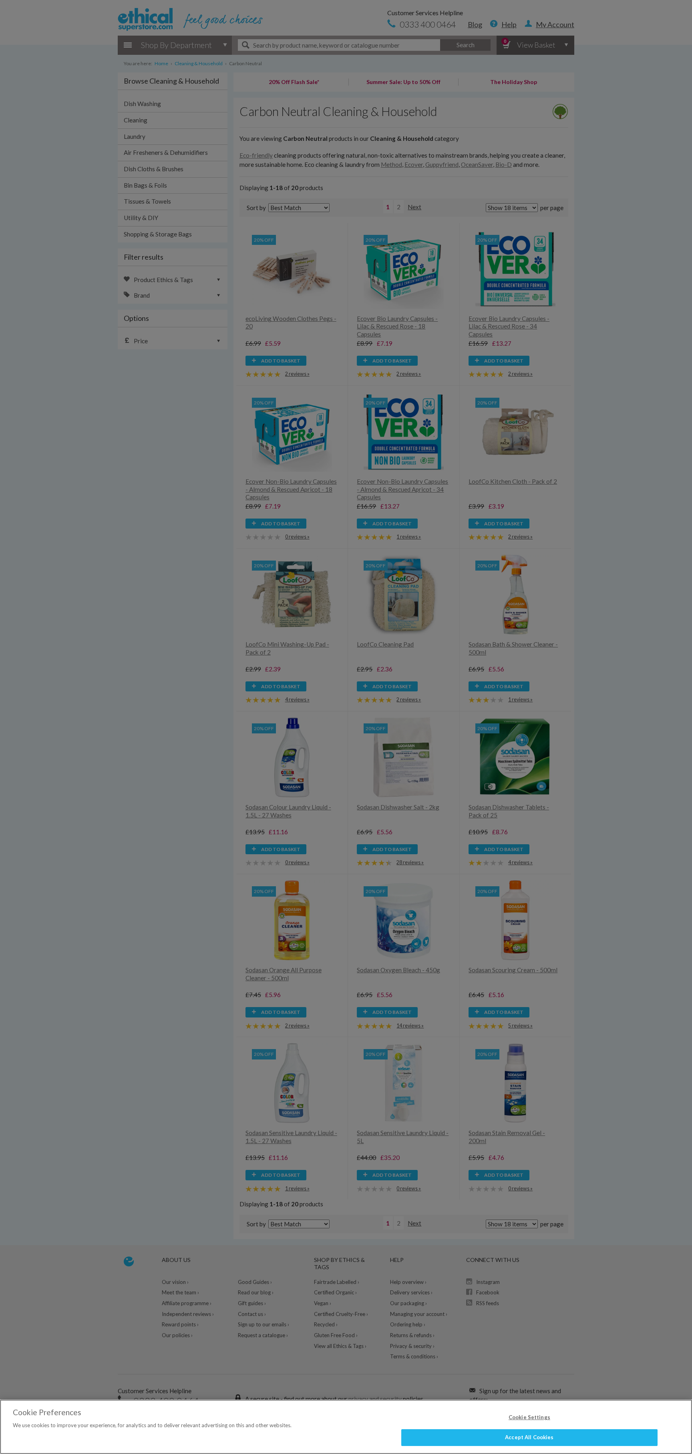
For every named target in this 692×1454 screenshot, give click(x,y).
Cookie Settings (529, 1417)
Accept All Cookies (529, 1437)
